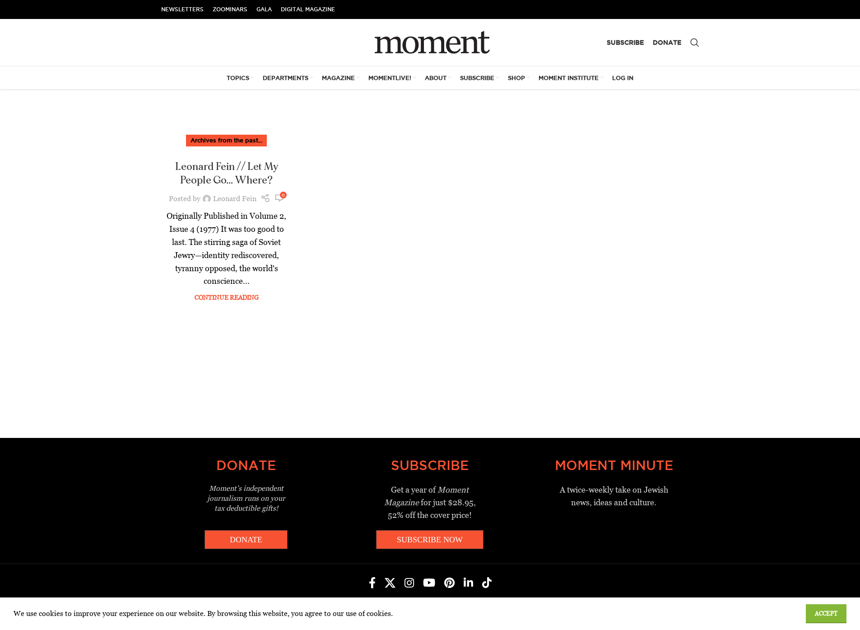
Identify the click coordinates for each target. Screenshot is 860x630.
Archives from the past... (226, 140)
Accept (826, 613)
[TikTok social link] (487, 583)
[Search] (695, 42)
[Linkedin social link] (468, 583)
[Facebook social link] (372, 583)
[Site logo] (430, 42)
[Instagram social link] (409, 583)
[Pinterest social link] (449, 583)
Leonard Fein (234, 198)
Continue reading (227, 297)
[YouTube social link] (429, 583)
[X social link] (390, 583)
